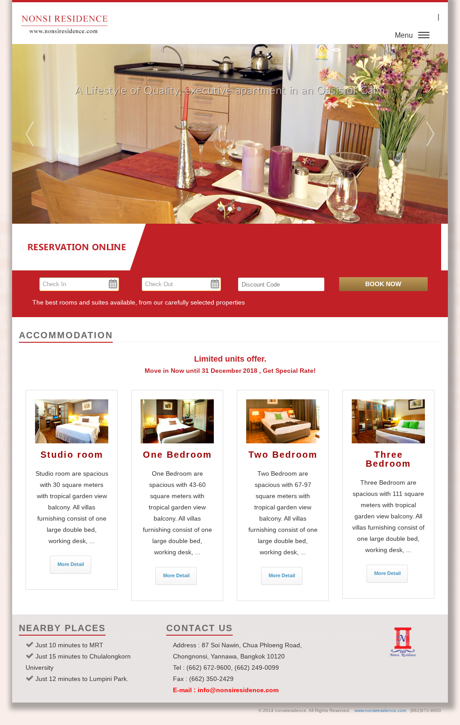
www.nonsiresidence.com (380, 710)
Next (416, 134)
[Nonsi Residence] (71, 421)
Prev (43, 134)
